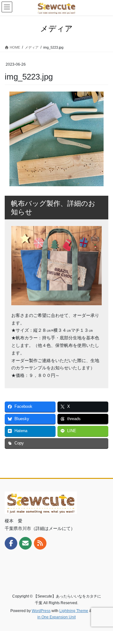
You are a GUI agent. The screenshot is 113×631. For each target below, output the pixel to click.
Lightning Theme (73, 611)
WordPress (41, 611)
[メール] (25, 543)
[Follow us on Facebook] (11, 543)
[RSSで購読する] (40, 543)
